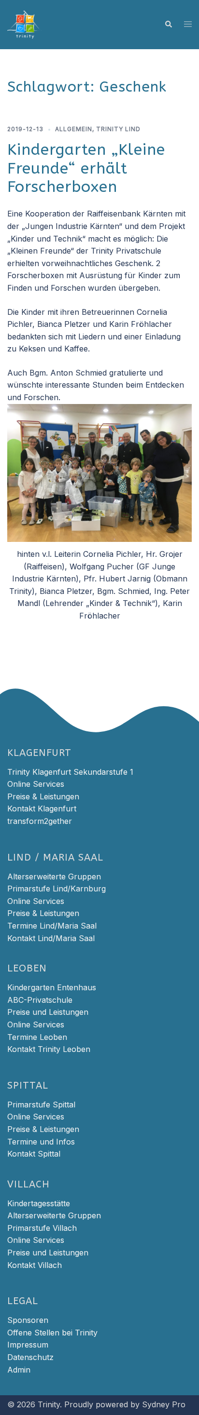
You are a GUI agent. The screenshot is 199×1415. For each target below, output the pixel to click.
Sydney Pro (163, 1404)
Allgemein (73, 129)
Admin (18, 1370)
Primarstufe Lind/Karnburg (56, 888)
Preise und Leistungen (47, 1012)
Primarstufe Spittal (41, 1104)
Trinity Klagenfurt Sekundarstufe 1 (70, 772)
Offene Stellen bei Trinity (52, 1332)
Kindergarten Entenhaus (51, 987)
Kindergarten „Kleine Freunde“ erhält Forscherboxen (86, 168)
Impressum (27, 1344)
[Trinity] (24, 23)
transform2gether (39, 821)
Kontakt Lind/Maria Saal (51, 938)
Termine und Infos (41, 1141)
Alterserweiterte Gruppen (54, 876)
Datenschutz (30, 1357)
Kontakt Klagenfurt (41, 808)
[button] (168, 24)
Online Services (35, 784)
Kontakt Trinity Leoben (48, 1049)
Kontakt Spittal (33, 1154)
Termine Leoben (37, 1037)
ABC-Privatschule (39, 1000)
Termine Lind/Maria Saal (52, 925)
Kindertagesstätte (38, 1203)
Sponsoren (27, 1320)
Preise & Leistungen (43, 796)
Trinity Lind (118, 129)
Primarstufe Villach (42, 1228)
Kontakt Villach (34, 1265)
